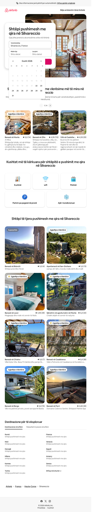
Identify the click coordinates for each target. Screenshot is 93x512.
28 (32, 91)
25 (18, 91)
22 (36, 86)
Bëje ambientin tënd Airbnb (72, 10)
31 (13, 96)
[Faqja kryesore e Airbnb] (11, 10)
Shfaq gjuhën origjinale (66, 3)
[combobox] (30, 45)
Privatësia (41, 508)
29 (36, 91)
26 (22, 91)
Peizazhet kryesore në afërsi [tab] (37, 427)
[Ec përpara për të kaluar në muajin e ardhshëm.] (41, 61)
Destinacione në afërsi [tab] (14, 427)
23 (41, 86)
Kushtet (50, 508)
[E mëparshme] (41, 105)
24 (13, 91)
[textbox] (19, 54)
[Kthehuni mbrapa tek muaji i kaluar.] (13, 61)
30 (41, 91)
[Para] (50, 105)
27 (27, 91)
